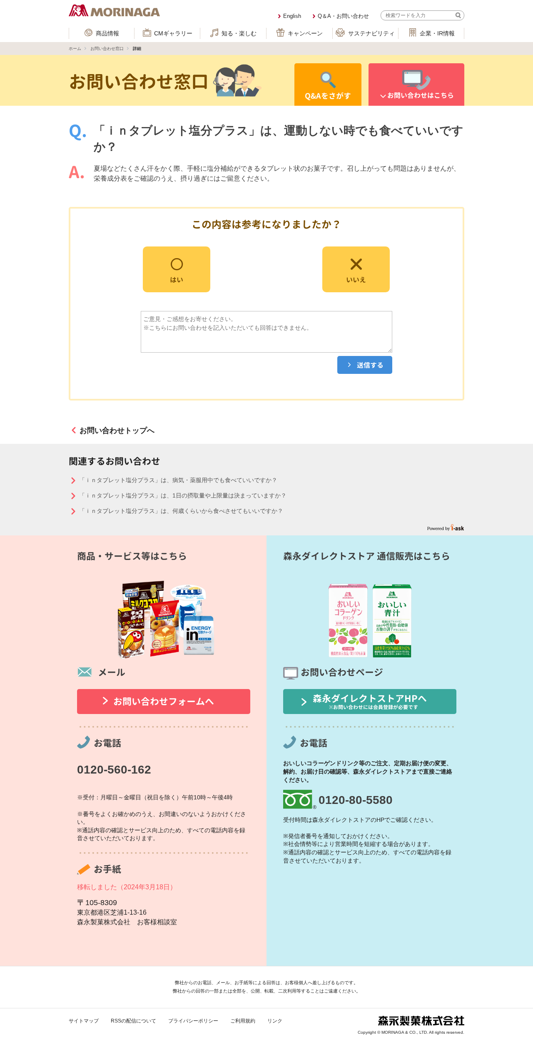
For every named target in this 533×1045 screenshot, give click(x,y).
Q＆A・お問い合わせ (343, 16)
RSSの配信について (133, 1021)
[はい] (176, 268)
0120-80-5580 (356, 800)
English (292, 16)
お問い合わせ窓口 (107, 48)
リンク (274, 1021)
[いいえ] (356, 268)
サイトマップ (84, 1021)
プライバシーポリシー (193, 1021)
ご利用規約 (242, 1021)
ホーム (75, 48)
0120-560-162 (114, 769)
